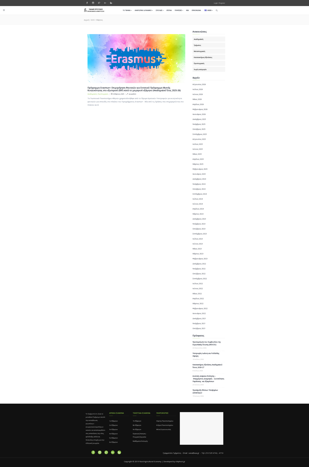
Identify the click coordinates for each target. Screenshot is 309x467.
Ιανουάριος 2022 (199, 313)
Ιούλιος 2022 (198, 283)
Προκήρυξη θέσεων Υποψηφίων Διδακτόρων (205, 391)
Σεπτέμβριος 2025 (200, 134)
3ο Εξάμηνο (113, 429)
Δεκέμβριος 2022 (199, 264)
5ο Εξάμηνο (113, 438)
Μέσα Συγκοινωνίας (163, 429)
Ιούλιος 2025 (198, 144)
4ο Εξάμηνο (113, 434)
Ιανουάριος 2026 (199, 114)
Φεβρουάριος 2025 (200, 169)
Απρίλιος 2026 (198, 104)
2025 (93, 20)
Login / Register (219, 3)
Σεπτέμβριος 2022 (200, 278)
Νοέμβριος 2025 (199, 124)
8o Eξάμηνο (137, 425)
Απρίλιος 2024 (198, 209)
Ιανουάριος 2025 (199, 174)
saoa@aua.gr (194, 453)
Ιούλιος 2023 (198, 239)
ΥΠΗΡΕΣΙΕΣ (178, 10)
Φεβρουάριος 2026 (200, 109)
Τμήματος (197, 45)
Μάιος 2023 (197, 249)
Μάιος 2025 (197, 154)
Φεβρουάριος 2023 (200, 258)
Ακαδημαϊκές (92, 94)
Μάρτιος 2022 (198, 303)
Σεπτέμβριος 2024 (200, 194)
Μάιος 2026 (197, 99)
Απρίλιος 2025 (198, 159)
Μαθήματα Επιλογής (140, 441)
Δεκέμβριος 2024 (199, 179)
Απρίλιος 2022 (198, 298)
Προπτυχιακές (103, 94)
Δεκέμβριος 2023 (199, 219)
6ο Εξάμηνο (113, 442)
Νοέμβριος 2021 (199, 323)
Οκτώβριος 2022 (199, 273)
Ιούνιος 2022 (198, 288)
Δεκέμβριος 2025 (199, 119)
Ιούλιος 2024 (198, 199)
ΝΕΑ (187, 10)
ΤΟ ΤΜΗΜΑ (126, 10)
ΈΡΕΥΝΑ (169, 10)
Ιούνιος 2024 (198, 204)
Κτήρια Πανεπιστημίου (164, 425)
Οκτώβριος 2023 (199, 229)
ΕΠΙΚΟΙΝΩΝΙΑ (196, 10)
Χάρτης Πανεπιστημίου (164, 421)
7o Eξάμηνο (137, 421)
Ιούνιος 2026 (198, 94)
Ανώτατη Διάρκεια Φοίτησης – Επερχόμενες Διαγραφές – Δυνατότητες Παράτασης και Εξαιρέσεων (208, 378)
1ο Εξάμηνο (113, 421)
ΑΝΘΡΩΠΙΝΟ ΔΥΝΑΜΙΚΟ (143, 10)
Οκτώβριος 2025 (199, 129)
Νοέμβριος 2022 (199, 268)
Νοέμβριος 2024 (199, 184)
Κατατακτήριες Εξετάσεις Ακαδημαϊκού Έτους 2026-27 (207, 365)
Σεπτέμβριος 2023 (200, 234)
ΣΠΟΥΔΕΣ (159, 10)
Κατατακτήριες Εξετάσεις (203, 57)
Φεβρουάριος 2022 (200, 308)
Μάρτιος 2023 (198, 253)
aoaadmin (132, 94)
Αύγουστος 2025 (199, 139)
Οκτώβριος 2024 (199, 189)
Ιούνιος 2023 (198, 244)
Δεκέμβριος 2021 (199, 318)
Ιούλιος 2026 (198, 89)
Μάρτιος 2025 (198, 164)
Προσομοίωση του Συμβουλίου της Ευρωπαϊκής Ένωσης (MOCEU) (207, 343)
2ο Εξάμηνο (113, 425)
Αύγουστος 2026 (199, 84)
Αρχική (86, 20)
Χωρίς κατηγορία (200, 69)
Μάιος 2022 (197, 293)
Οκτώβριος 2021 (199, 328)
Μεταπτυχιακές (199, 51)
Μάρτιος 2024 (198, 214)
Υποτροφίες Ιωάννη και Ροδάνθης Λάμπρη (206, 354)
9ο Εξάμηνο (137, 429)
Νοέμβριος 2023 (199, 224)
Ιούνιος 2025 (198, 149)
